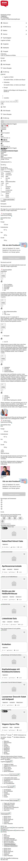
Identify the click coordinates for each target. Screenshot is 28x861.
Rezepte (15, 89)
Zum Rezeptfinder (7, 213)
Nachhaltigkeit (7, 789)
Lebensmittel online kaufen (10, 777)
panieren (3, 347)
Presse (5, 795)
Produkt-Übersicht (8, 782)
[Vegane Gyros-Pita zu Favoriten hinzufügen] (24, 712)
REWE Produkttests (9, 771)
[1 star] (4, 518)
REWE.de (3, 735)
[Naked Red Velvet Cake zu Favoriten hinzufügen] (24, 529)
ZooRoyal (6, 822)
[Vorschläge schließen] (2, 103)
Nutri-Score (6, 810)
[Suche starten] (16, 101)
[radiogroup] (14, 520)
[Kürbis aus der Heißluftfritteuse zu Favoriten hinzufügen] (24, 579)
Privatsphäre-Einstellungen (10, 840)
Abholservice (7, 780)
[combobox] (8, 101)
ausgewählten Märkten (6, 462)
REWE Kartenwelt (8, 819)
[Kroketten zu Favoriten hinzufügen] (24, 632)
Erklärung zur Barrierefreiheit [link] (10, 846)
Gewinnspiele (7, 770)
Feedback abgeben (14, 258)
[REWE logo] (3, 74)
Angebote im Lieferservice (10, 765)
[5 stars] (2, 521)
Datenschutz (7, 835)
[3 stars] (15, 518)
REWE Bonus (7, 767)
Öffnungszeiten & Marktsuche (11, 807)
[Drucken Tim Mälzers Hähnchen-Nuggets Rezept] (2, 126)
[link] (15, 78)
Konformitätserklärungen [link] (9, 844)
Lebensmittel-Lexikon (9, 804)
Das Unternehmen (8, 791)
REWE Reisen (7, 816)
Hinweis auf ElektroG (9, 842)
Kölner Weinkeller (8, 823)
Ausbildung (6, 794)
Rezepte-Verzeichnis (9, 806)
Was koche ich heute (9, 808)
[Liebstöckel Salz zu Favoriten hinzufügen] (24, 606)
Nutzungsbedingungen (9, 838)
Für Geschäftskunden (9, 783)
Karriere (6, 792)
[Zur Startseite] (6, 9)
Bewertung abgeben (5, 523)
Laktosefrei (3, 128)
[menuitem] (14, 23)
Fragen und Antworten (9, 803)
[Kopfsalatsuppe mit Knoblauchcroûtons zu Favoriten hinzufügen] (24, 657)
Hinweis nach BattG (9, 841)
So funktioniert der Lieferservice (12, 779)
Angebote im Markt (8, 764)
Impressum (6, 837)
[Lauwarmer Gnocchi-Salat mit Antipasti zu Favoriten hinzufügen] (24, 685)
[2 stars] (9, 518)
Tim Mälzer (3, 476)
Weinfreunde (7, 820)
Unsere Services (8, 768)
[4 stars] (20, 518)
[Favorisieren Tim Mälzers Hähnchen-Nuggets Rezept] (6, 126)
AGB (5, 834)
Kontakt (6, 796)
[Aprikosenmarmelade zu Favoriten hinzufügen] (24, 554)
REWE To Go (7, 818)
